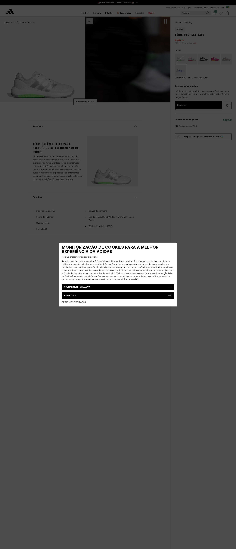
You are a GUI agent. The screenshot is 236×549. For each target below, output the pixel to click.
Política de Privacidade (139, 273)
